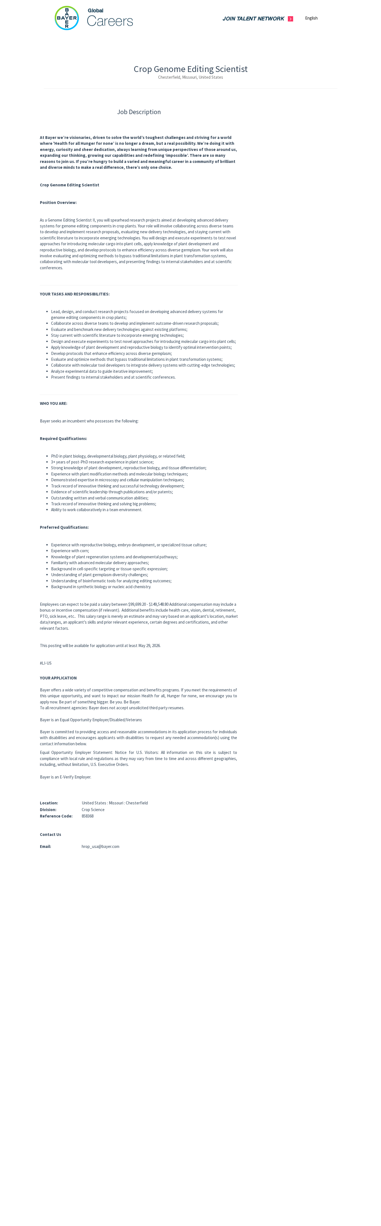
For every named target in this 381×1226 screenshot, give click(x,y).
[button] (316, 18)
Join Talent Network (253, 19)
